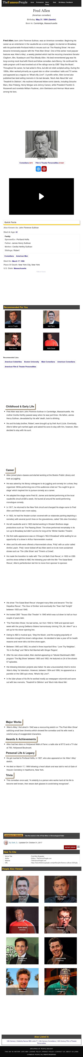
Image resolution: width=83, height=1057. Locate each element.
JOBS (76, 1051)
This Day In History (13, 1051)
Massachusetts (20, 268)
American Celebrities (13, 361)
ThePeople (15, 2)
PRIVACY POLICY (48, 1051)
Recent (50, 1049)
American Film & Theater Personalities (20, 366)
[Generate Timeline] (13, 836)
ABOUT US (70, 1051)
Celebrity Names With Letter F (27, 1041)
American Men (22, 256)
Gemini (52, 19)
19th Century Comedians (47, 1041)
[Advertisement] (42, 31)
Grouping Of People (38, 1049)
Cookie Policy (36, 1051)
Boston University (31, 361)
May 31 (39, 19)
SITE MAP (25, 1051)
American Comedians (66, 361)
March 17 (16, 261)
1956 (22, 261)
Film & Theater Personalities (47, 163)
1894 (45, 19)
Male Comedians (48, 361)
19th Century (11, 1041)
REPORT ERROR (70, 847)
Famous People (34, 1054)
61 (17, 232)
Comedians (24, 163)
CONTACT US (60, 1051)
